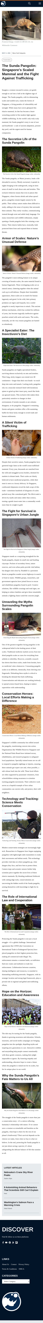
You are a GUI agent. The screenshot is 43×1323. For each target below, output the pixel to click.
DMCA (21, 1269)
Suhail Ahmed (8, 1208)
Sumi (5, 1193)
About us (5, 1264)
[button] (29, 3)
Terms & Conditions (9, 1269)
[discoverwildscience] (3, 3)
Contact (14, 1264)
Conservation (7, 60)
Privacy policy (24, 1264)
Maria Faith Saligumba (18, 53)
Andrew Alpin (8, 1178)
